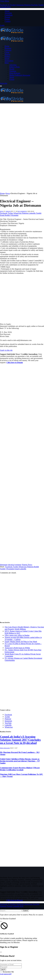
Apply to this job (6, 350)
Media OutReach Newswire (19, 75)
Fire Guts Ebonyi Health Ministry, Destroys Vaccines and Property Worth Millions (24, 628)
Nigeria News (27, 565)
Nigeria (7, 54)
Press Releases (14, 73)
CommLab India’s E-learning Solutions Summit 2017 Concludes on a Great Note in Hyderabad (20, 739)
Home (7, 46)
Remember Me (8, 972)
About (7, 11)
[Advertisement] (22, 126)
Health (11, 69)
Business (8, 48)
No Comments (22, 211)
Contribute (9, 15)
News (1, 211)
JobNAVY (8, 211)
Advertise (8, 13)
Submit (25, 911)
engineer (18, 565)
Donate (7, 17)
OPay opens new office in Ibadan (17, 635)
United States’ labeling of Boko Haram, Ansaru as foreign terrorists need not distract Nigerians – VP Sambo (20, 761)
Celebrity (8, 50)
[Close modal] (1, 921)
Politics (7, 56)
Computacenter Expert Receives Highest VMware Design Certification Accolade (20, 769)
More (7, 63)
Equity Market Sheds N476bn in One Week (21, 642)
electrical (11, 565)
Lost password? (6, 974)
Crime (7, 52)
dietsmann (4, 565)
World (11, 77)
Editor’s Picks (14, 67)
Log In (3, 969)
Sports (7, 59)
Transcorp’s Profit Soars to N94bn (17, 648)
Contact (7, 21)
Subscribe (3, 83)
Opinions (12, 71)
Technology (9, 61)
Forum (7, 19)
